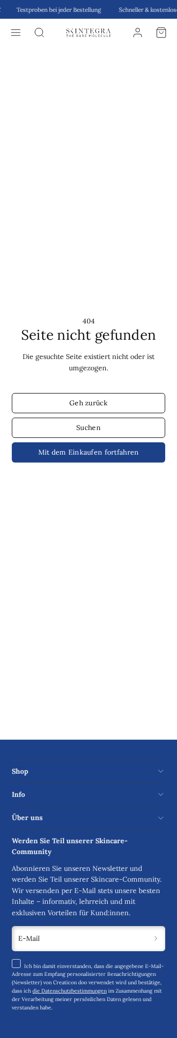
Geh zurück (88, 402)
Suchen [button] (88, 427)
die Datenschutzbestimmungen (69, 990)
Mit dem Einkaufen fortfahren (88, 452)
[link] (137, 32)
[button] (16, 32)
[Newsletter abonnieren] (156, 938)
